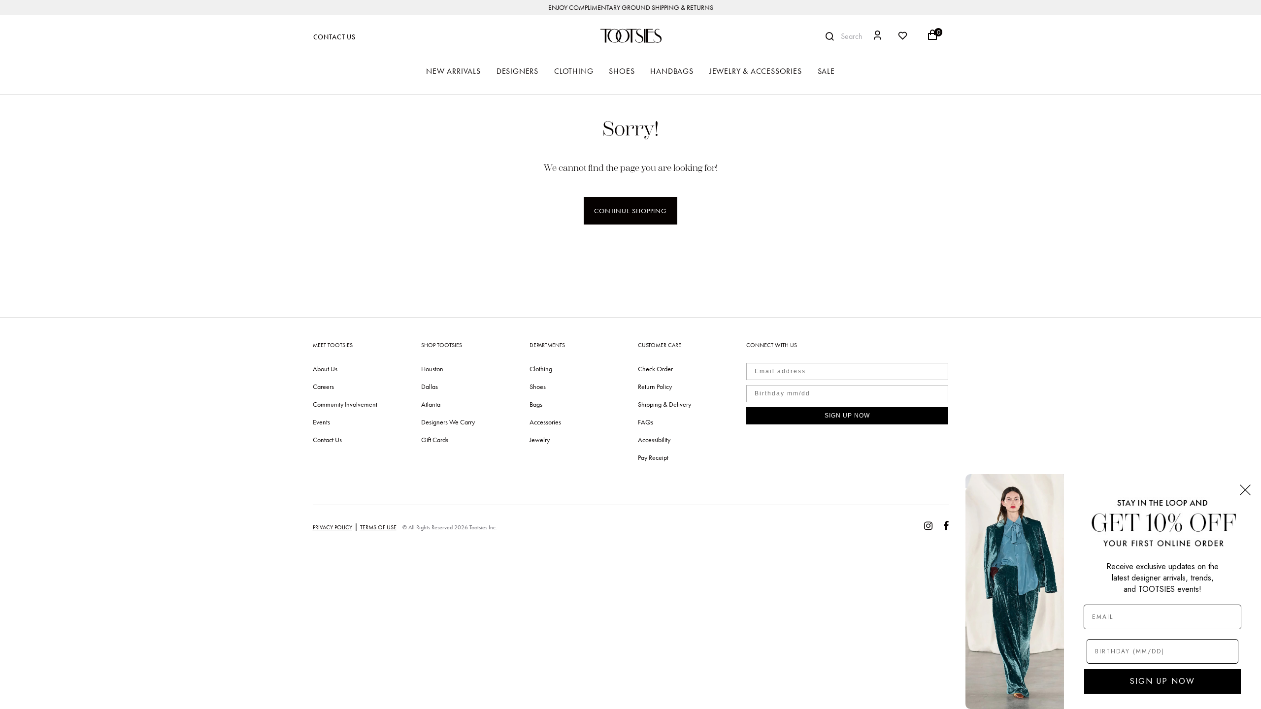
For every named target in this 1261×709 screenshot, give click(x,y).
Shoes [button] (621, 71)
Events (321, 422)
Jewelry (540, 439)
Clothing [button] (573, 71)
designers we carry (448, 422)
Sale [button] (826, 71)
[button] (877, 36)
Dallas (429, 386)
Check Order (655, 368)
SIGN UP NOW (847, 415)
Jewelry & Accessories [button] (755, 71)
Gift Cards (434, 439)
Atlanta (430, 404)
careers (323, 386)
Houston (432, 368)
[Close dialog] (1245, 490)
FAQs (645, 422)
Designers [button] (517, 71)
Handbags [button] (671, 71)
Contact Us (334, 37)
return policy (655, 386)
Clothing (541, 368)
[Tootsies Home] (630, 36)
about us (325, 368)
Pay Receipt (653, 457)
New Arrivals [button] (453, 71)
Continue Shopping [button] (630, 210)
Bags (536, 404)
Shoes (538, 386)
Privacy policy (332, 527)
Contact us (327, 439)
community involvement (345, 404)
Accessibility (654, 439)
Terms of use (378, 527)
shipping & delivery (664, 404)
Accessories (545, 422)
